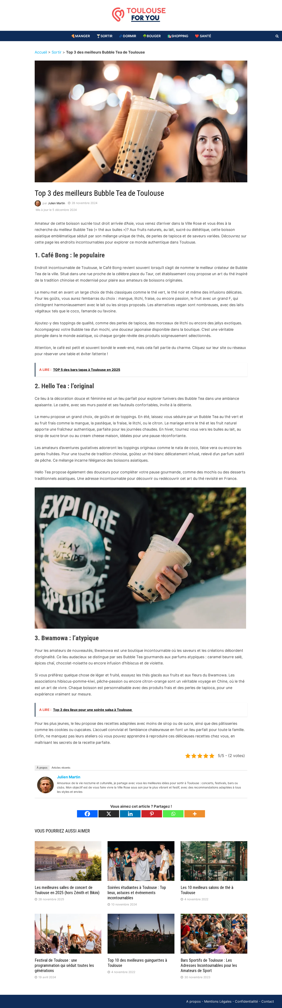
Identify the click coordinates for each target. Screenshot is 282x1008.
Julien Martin (56, 203)
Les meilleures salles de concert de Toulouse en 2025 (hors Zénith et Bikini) (67, 890)
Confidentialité (246, 1001)
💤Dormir (127, 36)
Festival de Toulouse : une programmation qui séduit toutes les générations (64, 965)
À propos (42, 767)
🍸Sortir (104, 36)
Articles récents (61, 767)
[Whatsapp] (173, 813)
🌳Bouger (152, 36)
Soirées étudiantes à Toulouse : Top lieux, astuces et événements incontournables (137, 892)
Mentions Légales (217, 1001)
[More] (194, 813)
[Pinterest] (151, 813)
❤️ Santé (203, 36)
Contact (267, 1001)
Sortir (57, 52)
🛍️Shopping (177, 36)
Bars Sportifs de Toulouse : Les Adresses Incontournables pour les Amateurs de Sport (209, 965)
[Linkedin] (130, 813)
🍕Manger (80, 36)
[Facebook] (87, 813)
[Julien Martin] (45, 784)
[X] (108, 813)
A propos (193, 1001)
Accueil (41, 52)
